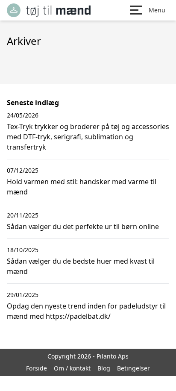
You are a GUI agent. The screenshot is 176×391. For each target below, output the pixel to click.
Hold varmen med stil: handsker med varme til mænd (81, 187)
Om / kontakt (72, 368)
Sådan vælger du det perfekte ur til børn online (83, 226)
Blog (103, 368)
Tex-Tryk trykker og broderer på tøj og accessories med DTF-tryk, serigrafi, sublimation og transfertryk (88, 137)
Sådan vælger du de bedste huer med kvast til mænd (81, 266)
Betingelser (133, 368)
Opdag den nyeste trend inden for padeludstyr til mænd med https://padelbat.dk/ (86, 311)
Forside (36, 368)
